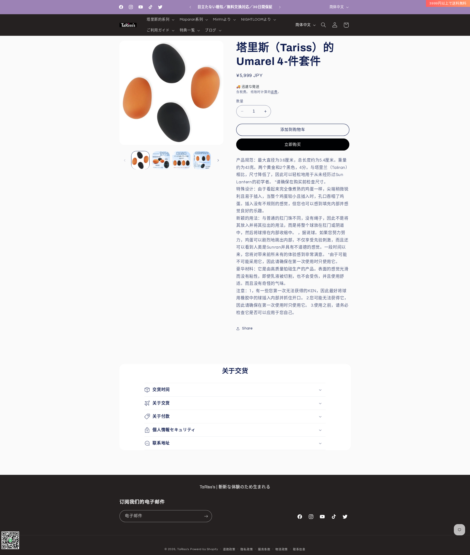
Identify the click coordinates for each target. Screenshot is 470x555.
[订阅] (206, 516)
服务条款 (264, 549)
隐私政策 (246, 549)
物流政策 (281, 549)
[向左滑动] (124, 160)
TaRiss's (183, 549)
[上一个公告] (190, 7)
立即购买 (292, 145)
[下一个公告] (279, 7)
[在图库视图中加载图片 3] (181, 160)
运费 (274, 92)
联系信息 (299, 549)
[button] (159, 19)
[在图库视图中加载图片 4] (202, 160)
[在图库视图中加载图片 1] (140, 160)
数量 (239, 101)
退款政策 (229, 549)
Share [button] (247, 328)
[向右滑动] (218, 160)
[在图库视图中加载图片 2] (161, 160)
